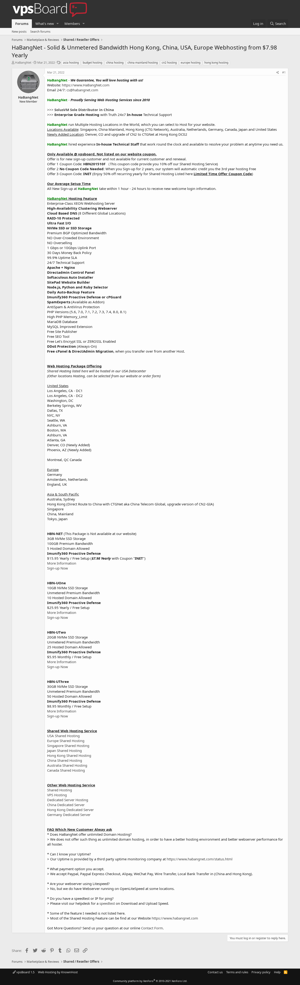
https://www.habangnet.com (175, 918)
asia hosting (71, 63)
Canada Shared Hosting (66, 770)
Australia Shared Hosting (67, 765)
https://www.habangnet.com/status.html (199, 859)
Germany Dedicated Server (68, 814)
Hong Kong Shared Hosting (69, 755)
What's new (44, 23)
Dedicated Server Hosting (67, 799)
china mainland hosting (143, 63)
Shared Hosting (59, 790)
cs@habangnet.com (82, 90)
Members (72, 23)
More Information (61, 563)
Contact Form (152, 928)
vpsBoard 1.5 (25, 972)
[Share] (278, 72)
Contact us (215, 972)
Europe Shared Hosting (65, 740)
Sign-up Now (57, 568)
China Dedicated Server (66, 804)
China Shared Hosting (64, 760)
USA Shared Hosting (63, 735)
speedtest (107, 903)
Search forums (40, 31)
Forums (21, 23)
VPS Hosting (57, 795)
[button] (57, 23)
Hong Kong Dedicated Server (70, 809)
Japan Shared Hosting (64, 750)
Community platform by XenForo (150, 981)
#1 (284, 72)
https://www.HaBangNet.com (85, 85)
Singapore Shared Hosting (68, 745)
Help (277, 972)
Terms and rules (237, 972)
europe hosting (190, 63)
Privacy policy (260, 972)
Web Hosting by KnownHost (58, 972)
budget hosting (92, 63)
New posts (19, 31)
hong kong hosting (216, 63)
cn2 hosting (169, 63)
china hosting (115, 63)
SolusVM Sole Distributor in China (84, 109)
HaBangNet (23, 62)
